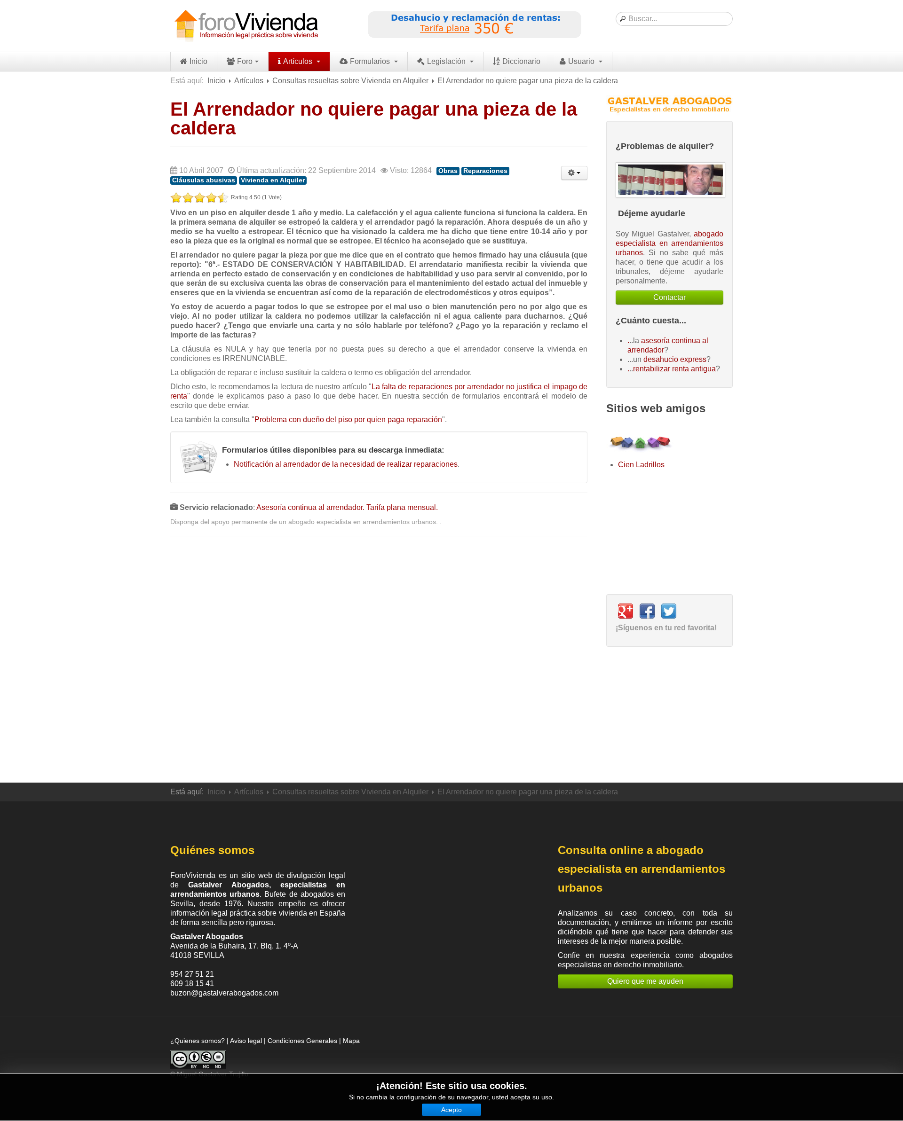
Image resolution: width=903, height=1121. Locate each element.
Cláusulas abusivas (203, 180)
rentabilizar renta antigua (674, 369)
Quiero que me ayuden (645, 981)
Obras (448, 170)
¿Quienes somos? (197, 1040)
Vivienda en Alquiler (273, 180)
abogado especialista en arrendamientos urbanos (669, 243)
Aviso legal (246, 1040)
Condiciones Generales (302, 1040)
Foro (245, 61)
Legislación (447, 61)
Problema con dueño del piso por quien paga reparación (348, 419)
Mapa (351, 1040)
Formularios (371, 61)
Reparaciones (485, 170)
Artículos (298, 61)
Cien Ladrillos (641, 465)
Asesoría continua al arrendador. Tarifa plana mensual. (347, 507)
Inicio (198, 61)
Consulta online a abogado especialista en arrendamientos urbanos (641, 869)
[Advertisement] (378, 660)
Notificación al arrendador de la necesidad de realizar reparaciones (346, 464)
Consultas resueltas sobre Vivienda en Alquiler (350, 81)
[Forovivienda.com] (245, 25)
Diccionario (521, 61)
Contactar (669, 297)
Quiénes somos (212, 850)
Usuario (582, 61)
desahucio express (674, 359)
